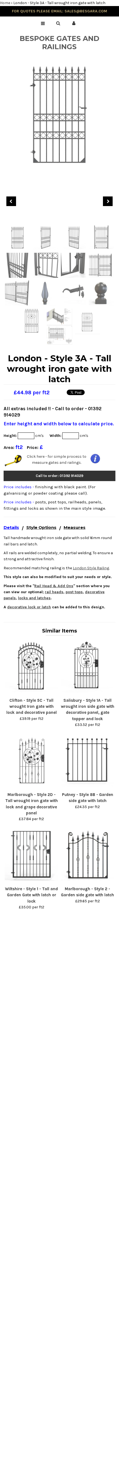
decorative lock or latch (29, 607)
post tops (74, 592)
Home (5, 3)
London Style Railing (91, 568)
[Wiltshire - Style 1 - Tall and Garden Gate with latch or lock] (31, 879)
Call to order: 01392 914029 (59, 476)
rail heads (54, 592)
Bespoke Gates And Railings (59, 42)
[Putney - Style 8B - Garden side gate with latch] (87, 785)
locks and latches (34, 598)
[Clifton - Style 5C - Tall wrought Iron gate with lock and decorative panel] (31, 691)
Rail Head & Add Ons (53, 586)
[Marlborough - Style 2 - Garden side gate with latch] (87, 879)
